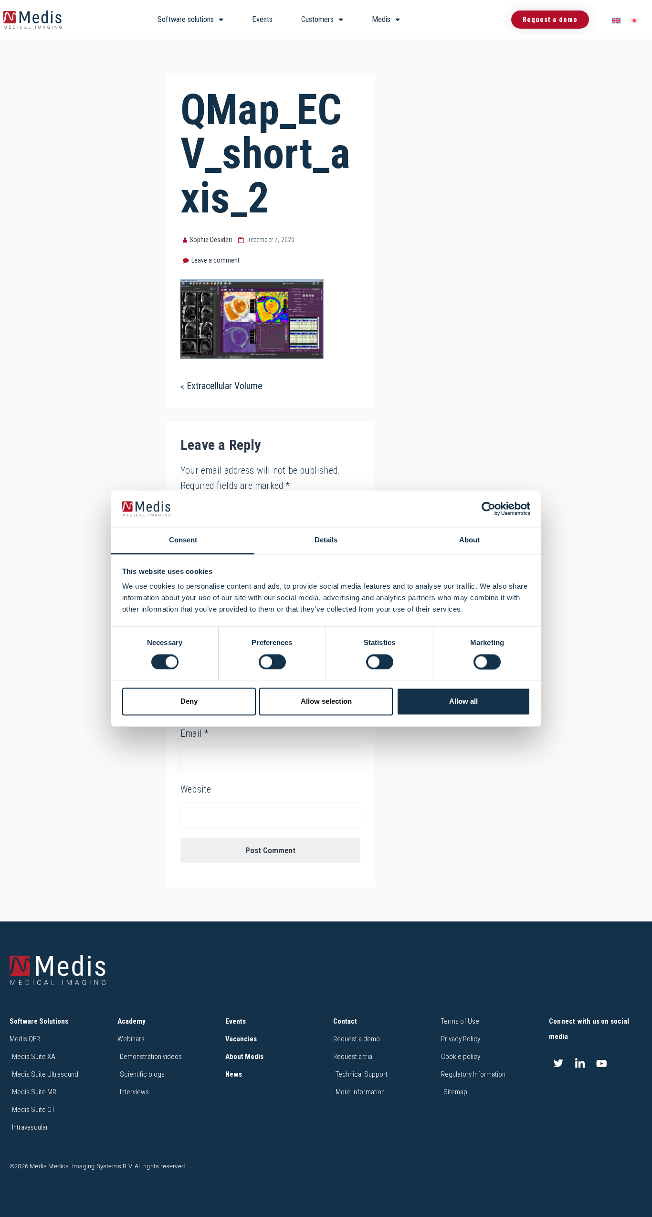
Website (195, 789)
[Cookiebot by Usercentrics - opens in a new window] (488, 508)
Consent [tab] (183, 540)
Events (262, 19)
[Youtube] (601, 1063)
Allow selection (326, 702)
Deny (189, 702)
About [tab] (469, 540)
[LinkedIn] (580, 1063)
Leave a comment (215, 260)
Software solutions (186, 19)
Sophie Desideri (210, 239)
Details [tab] (326, 540)
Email (194, 733)
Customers (317, 19)
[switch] (272, 661)
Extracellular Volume (225, 386)
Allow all (463, 702)
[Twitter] (558, 1063)
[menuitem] (616, 19)
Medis (381, 19)
